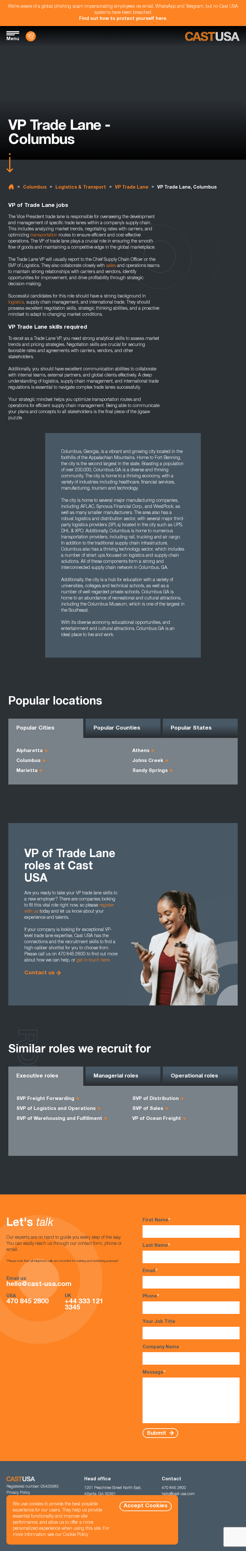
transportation (43, 235)
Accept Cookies (146, 1506)
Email (150, 1271)
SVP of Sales (147, 1108)
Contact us (39, 973)
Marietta (26, 770)
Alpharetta (29, 751)
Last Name (156, 1246)
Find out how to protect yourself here (122, 19)
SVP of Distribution (155, 1098)
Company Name (161, 1347)
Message (154, 1372)
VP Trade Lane (131, 187)
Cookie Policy (75, 1535)
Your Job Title (159, 1322)
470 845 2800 (27, 1302)
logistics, (16, 302)
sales (111, 266)
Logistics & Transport (80, 187)
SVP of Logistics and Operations (56, 1108)
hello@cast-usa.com (38, 1284)
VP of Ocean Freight (156, 1118)
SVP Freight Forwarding (45, 1098)
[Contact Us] (31, 36)
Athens (141, 751)
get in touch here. (94, 960)
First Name (156, 1220)
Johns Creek (147, 760)
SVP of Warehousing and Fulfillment (59, 1118)
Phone (151, 1296)
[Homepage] (212, 36)
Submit (157, 1433)
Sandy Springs (150, 770)
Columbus (34, 187)
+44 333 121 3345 (84, 1305)
